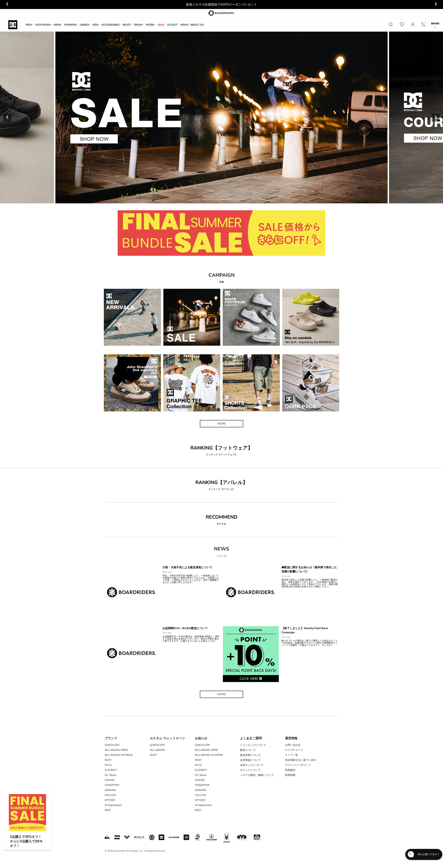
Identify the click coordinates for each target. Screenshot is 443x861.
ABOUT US (197, 24)
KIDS (95, 24)
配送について (248, 750)
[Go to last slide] (7, 4)
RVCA (108, 765)
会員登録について (250, 760)
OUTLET (172, 24)
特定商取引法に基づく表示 (300, 760)
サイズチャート (294, 750)
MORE (222, 424)
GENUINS (110, 790)
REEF (108, 810)
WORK (150, 24)
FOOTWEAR (42, 24)
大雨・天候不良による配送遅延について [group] (221, 4)
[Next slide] (436, 4)
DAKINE (110, 780)
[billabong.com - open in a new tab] (117, 837)
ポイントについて (250, 770)
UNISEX (84, 24)
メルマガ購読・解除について (257, 775)
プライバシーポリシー (298, 765)
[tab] (197, 199)
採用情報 (290, 775)
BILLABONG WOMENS (119, 755)
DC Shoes (110, 775)
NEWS (184, 24)
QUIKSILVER (112, 745)
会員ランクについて (251, 765)
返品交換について (250, 755)
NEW (29, 24)
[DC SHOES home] (12, 24)
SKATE (127, 24)
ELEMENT (111, 770)
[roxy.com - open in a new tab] (127, 837)
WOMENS (70, 24)
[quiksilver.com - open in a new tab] (107, 837)
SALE (160, 24)
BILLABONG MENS (116, 750)
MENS (57, 24)
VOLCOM (110, 795)
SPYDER (110, 800)
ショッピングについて (253, 745)
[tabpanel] (221, 117)
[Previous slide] (7, 118)
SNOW (138, 24)
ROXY (108, 760)
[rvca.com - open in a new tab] (139, 837)
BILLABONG (157, 750)
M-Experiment (113, 805)
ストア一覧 (291, 755)
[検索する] (391, 25)
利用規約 (290, 770)
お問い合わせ (293, 745)
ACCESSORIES (110, 24)
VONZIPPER (112, 785)
